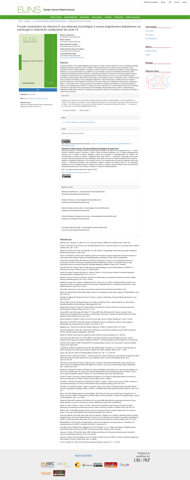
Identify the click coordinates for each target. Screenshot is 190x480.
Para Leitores (149, 31)
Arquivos (27, 21)
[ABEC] (47, 465)
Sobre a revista (55, 17)
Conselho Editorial (70, 17)
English (147, 55)
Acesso (184, 2)
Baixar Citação (84, 110)
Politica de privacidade (151, 2)
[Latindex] (110, 465)
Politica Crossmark (133, 17)
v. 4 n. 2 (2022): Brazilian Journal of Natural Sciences (49, 21)
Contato (176, 2)
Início (20, 21)
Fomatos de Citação (69, 110)
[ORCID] (64, 465)
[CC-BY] (66, 176)
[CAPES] (59, 473)
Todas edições (97, 17)
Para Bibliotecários (151, 39)
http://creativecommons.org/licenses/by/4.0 (75, 172)
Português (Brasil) (151, 51)
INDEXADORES (83, 455)
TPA (170, 2)
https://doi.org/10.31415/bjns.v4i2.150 (35, 98)
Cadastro (108, 17)
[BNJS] (46, 473)
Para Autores (149, 35)
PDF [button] (38, 90)
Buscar (163, 2)
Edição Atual (84, 17)
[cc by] (98, 465)
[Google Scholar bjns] (124, 465)
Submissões (118, 17)
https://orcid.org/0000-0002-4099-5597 (72, 58)
